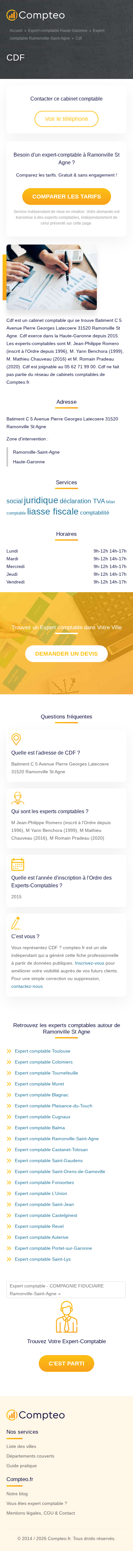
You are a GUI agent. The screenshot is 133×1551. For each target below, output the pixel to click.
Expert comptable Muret (39, 1083)
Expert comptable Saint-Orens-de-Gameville (60, 1171)
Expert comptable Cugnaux (42, 1116)
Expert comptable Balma (40, 1127)
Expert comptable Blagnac (41, 1094)
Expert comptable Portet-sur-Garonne (53, 1248)
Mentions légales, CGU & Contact (40, 1513)
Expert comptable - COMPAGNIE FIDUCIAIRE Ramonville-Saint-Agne (57, 1289)
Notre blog (17, 1493)
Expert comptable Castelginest (46, 1215)
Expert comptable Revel (39, 1226)
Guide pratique (21, 1465)
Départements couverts (30, 1456)
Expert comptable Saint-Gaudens (49, 1160)
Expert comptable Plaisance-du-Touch (53, 1105)
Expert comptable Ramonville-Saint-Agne (57, 1138)
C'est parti (66, 1363)
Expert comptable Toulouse (42, 1051)
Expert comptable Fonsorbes (44, 1182)
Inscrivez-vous (89, 963)
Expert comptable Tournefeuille (46, 1072)
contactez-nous (27, 986)
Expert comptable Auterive (41, 1237)
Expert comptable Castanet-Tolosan (51, 1149)
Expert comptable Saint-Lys (43, 1259)
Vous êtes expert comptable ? (36, 1503)
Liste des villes (21, 1446)
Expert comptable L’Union (41, 1193)
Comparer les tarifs (66, 196)
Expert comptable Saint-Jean (44, 1204)
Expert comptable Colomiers (44, 1062)
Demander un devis (66, 653)
